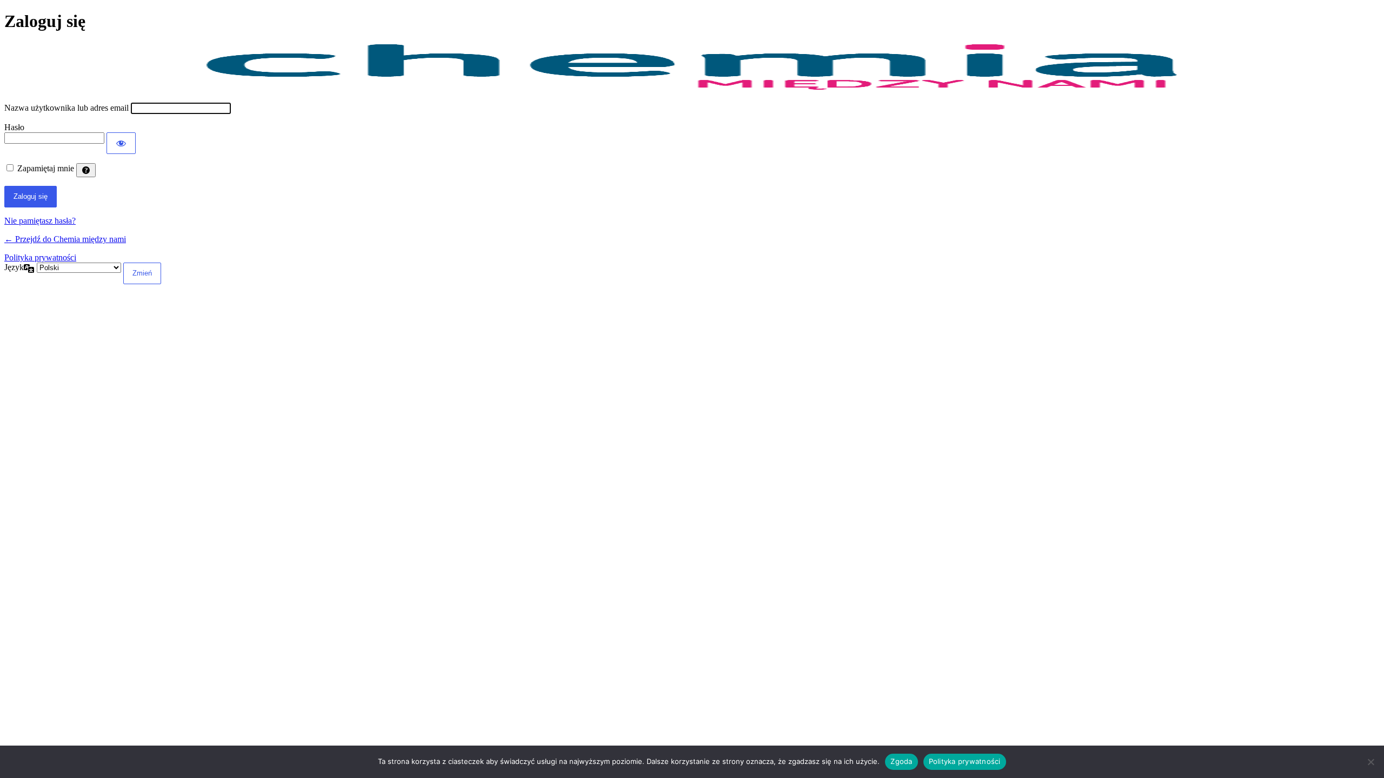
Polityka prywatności (40, 257)
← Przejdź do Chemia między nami (65, 239)
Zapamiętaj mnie (45, 168)
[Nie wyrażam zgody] (1370, 761)
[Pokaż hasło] (121, 143)
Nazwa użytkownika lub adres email (66, 107)
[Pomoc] (86, 170)
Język (14, 267)
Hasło (14, 127)
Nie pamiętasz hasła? (40, 220)
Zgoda (901, 761)
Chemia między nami (692, 67)
